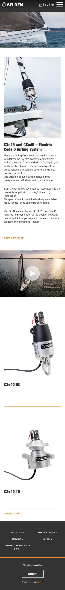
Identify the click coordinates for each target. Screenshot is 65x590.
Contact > (17, 539)
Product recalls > (47, 532)
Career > (47, 539)
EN (40, 4)
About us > (17, 532)
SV (46, 4)
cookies (39, 582)
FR (52, 4)
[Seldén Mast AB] (12, 4)
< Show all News (12, 513)
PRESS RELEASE (14, 238)
